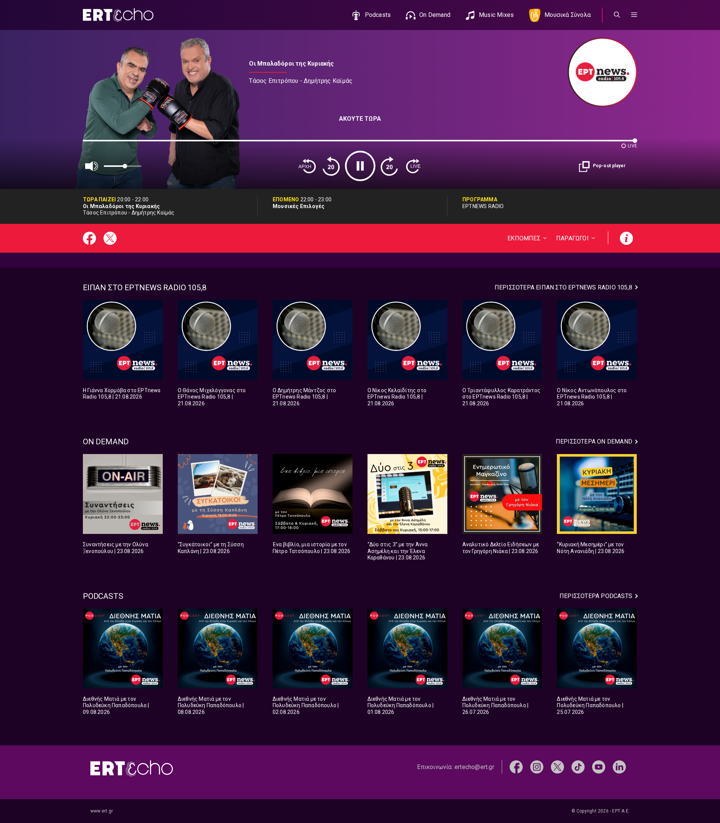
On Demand (434, 14)
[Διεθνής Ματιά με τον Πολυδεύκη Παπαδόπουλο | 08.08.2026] (218, 648)
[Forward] (389, 166)
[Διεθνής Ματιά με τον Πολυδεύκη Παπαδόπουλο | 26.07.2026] (502, 648)
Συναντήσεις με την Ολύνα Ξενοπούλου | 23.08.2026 (115, 547)
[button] (634, 15)
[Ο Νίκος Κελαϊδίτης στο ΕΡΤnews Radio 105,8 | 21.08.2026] (407, 340)
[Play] (360, 165)
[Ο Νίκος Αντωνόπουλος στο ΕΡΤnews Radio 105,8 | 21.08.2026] (597, 340)
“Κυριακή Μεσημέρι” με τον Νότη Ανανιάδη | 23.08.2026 (590, 547)
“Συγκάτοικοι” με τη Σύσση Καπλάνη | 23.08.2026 (211, 547)
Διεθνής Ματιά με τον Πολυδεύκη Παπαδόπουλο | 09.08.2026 (116, 705)
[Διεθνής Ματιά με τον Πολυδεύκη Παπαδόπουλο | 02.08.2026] (312, 648)
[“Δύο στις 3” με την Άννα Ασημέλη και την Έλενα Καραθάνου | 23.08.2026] (407, 494)
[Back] (307, 166)
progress (95, 144)
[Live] (413, 166)
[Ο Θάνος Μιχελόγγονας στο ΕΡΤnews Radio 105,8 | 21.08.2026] (218, 340)
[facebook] (516, 766)
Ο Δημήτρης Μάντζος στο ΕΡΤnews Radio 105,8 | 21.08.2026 (304, 396)
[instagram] (536, 766)
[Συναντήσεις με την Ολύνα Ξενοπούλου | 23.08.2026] (123, 494)
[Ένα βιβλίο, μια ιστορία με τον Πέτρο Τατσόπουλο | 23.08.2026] (312, 494)
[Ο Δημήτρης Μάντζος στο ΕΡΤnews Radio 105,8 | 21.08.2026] (312, 340)
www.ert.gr (101, 811)
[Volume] (91, 166)
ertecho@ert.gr (474, 767)
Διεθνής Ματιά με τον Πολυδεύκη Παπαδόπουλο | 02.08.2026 (306, 705)
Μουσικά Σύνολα (567, 14)
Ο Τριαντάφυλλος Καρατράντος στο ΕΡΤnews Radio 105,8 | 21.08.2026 (501, 396)
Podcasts (378, 14)
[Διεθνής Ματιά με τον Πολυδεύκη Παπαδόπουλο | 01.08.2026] (407, 648)
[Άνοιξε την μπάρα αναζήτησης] (617, 15)
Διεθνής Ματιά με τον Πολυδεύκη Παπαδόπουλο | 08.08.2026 (211, 705)
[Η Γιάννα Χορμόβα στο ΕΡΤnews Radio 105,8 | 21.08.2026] (123, 340)
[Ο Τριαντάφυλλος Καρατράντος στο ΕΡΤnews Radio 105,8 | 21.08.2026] (502, 340)
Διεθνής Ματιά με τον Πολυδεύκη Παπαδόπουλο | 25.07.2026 (590, 705)
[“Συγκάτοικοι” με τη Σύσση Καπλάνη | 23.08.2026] (218, 494)
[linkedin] (619, 766)
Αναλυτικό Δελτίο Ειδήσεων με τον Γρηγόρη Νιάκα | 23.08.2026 (500, 547)
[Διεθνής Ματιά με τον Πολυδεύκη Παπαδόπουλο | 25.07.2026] (597, 648)
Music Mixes (496, 14)
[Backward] (331, 166)
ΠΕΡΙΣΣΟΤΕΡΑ (563, 287)
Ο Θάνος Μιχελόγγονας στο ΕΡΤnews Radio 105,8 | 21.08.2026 (212, 396)
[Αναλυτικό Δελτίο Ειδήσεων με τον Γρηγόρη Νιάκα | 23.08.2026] (502, 494)
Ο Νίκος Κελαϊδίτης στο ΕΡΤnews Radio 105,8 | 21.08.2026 (397, 396)
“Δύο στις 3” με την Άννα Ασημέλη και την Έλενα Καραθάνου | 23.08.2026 (398, 551)
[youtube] (598, 766)
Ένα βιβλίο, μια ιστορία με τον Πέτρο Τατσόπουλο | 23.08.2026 (312, 547)
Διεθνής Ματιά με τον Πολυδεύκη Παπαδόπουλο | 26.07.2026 (495, 705)
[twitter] (557, 766)
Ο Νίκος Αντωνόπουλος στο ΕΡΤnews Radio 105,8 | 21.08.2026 (592, 396)
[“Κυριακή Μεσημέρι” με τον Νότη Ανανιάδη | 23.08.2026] (597, 494)
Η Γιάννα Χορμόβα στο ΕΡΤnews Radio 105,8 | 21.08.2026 (122, 393)
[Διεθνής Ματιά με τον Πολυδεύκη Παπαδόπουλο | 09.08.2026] (123, 648)
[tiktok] (578, 766)
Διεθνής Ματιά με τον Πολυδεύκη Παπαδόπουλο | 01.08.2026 (401, 705)
